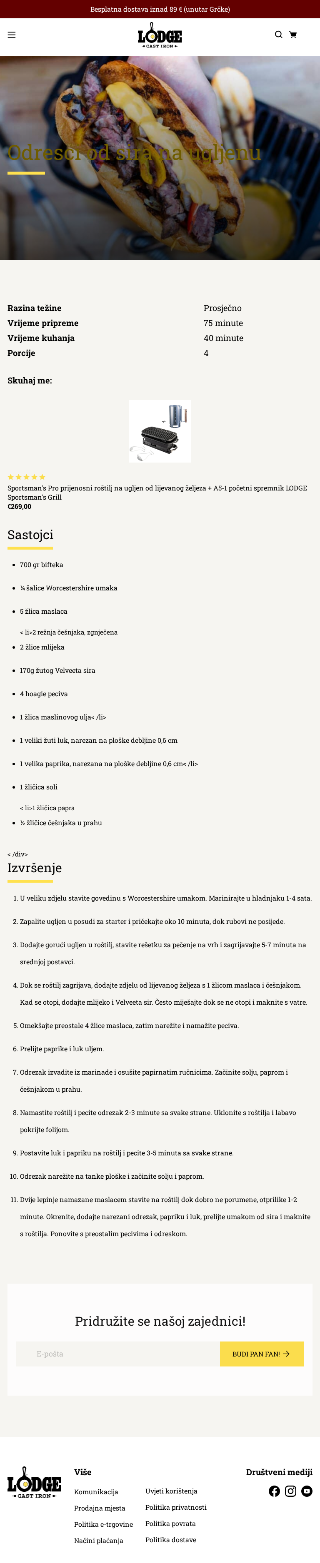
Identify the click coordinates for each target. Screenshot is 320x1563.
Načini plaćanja (98, 1540)
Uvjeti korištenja (171, 1491)
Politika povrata (170, 1523)
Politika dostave (170, 1540)
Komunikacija (96, 1492)
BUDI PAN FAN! (256, 1353)
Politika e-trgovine (103, 1524)
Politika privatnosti (176, 1507)
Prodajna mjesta (99, 1508)
